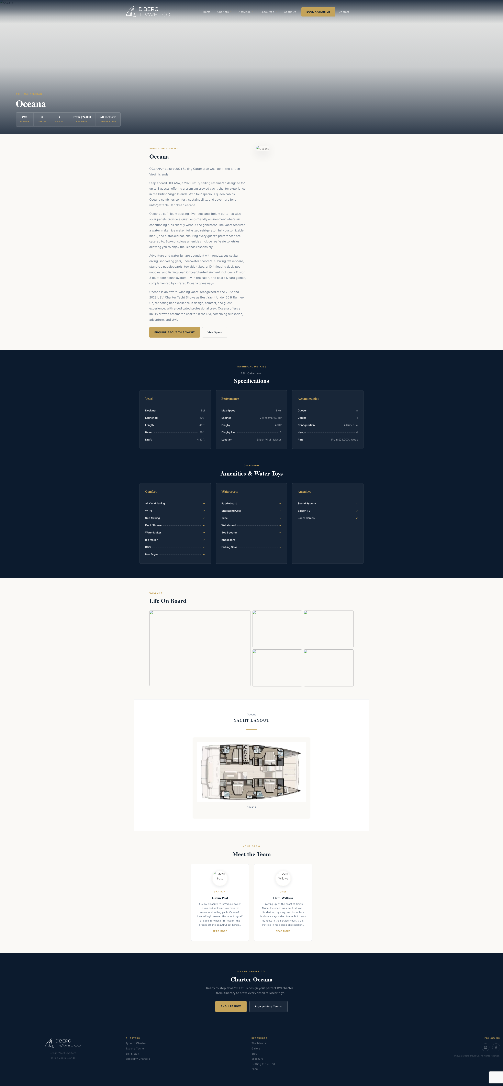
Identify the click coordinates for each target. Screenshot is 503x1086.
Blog (254, 1053)
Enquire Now (231, 1006)
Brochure (257, 1058)
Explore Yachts (135, 1048)
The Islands (259, 1043)
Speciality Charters (138, 1058)
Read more (220, 931)
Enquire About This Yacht (174, 332)
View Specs (214, 332)
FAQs (255, 1069)
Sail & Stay (132, 1053)
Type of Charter (136, 1043)
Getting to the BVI (263, 1064)
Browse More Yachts (268, 1006)
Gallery (256, 1048)
